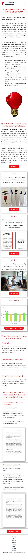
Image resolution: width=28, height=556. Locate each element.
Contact (14, 546)
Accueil (14, 537)
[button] (5, 443)
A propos (14, 544)
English (14, 550)
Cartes (14, 216)
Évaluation (14, 300)
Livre (14, 173)
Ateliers (14, 260)
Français (14, 548)
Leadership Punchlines (9, 3)
